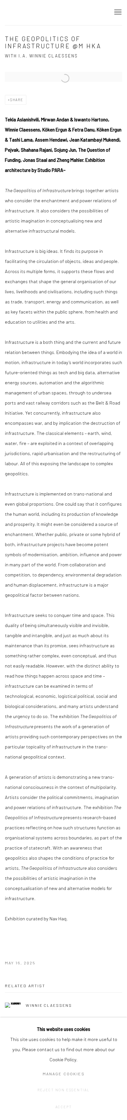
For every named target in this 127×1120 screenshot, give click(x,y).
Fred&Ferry (44, 13)
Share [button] (16, 100)
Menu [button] (117, 12)
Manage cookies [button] (64, 1073)
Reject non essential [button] (63, 1090)
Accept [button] (63, 1107)
